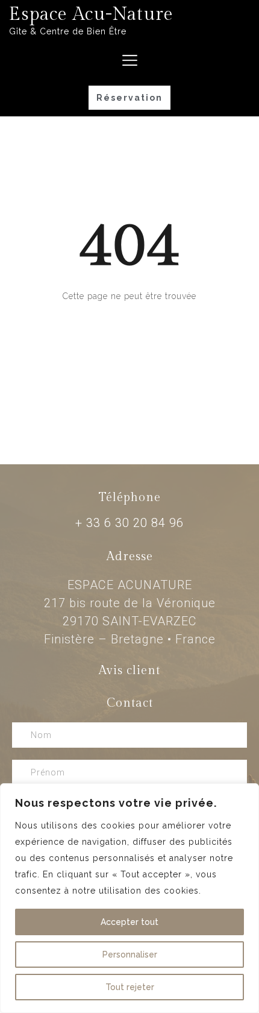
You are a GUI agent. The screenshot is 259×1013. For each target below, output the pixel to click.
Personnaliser (129, 954)
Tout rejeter (129, 987)
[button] (129, 98)
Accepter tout (129, 922)
